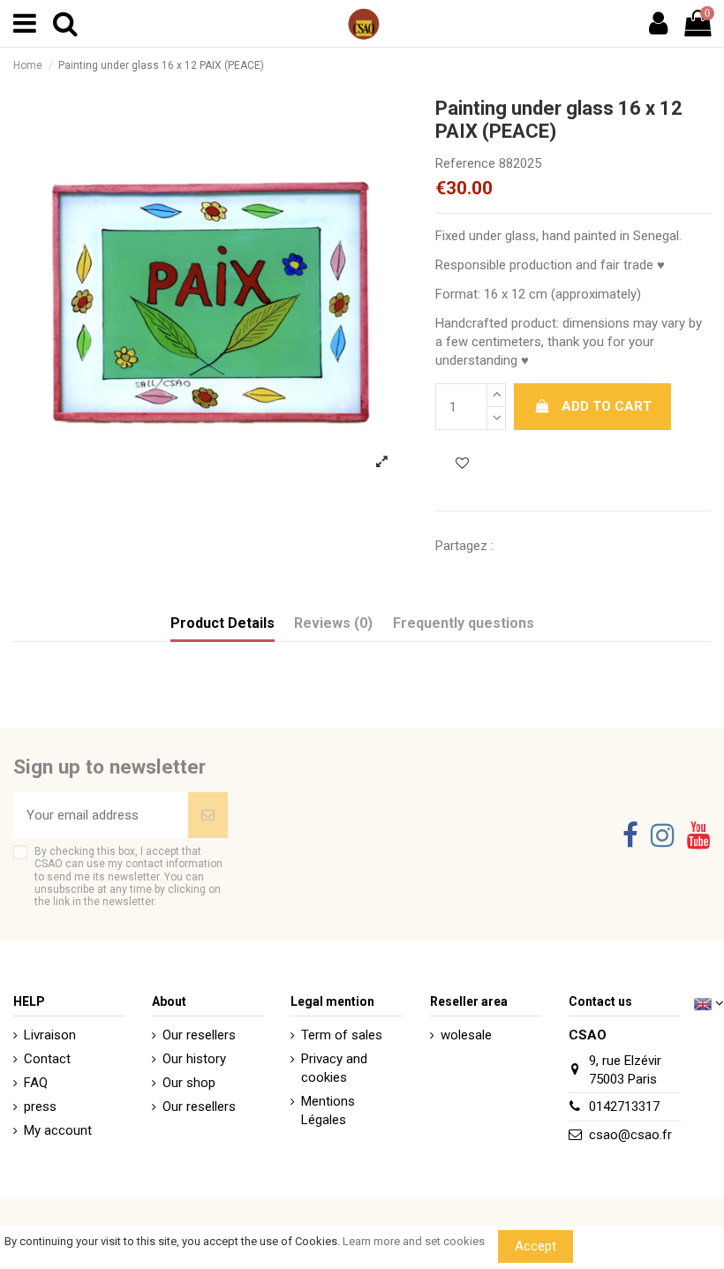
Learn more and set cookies (414, 1241)
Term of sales (341, 1035)
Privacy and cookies (334, 1068)
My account (58, 1130)
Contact (47, 1059)
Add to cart (607, 406)
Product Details (222, 623)
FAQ (36, 1083)
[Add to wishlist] (461, 464)
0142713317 (624, 1106)
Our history (194, 1059)
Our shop (188, 1083)
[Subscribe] (208, 815)
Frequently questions (463, 623)
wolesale (466, 1035)
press (40, 1106)
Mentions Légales (328, 1110)
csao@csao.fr (630, 1135)
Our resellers (199, 1035)
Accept (535, 1246)
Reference (465, 163)
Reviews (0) (333, 623)
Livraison (50, 1035)
